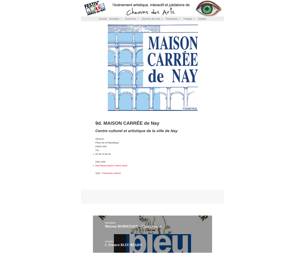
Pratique (187, 18)
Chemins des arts (151, 18)
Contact (202, 18)
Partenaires (172, 18)
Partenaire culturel (111, 173)
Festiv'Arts (130, 18)
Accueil (103, 18)
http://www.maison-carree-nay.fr (111, 165)
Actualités (114, 18)
